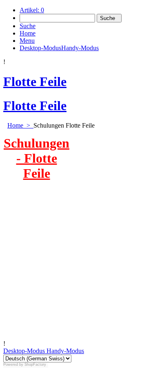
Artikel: (32, 10)
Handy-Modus (64, 350)
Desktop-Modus (24, 350)
